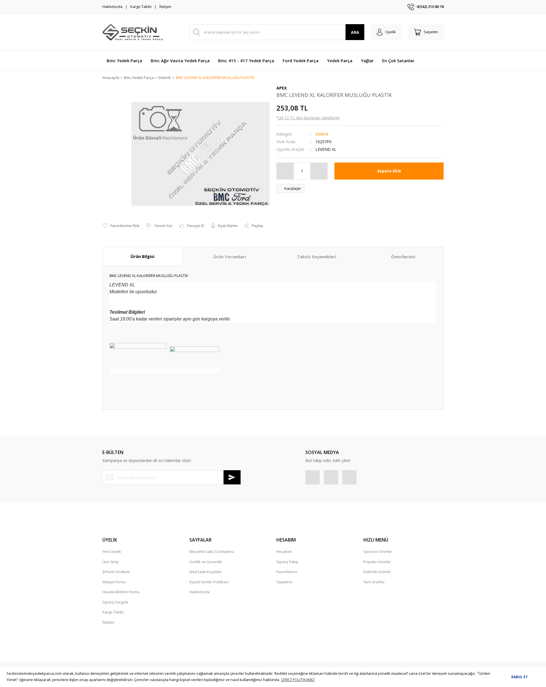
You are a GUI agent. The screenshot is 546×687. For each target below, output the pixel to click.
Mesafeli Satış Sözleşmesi (211, 551)
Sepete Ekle (389, 171)
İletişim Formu (114, 581)
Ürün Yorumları (229, 256)
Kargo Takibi (141, 6)
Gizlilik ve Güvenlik (205, 561)
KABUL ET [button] (519, 676)
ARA (355, 32)
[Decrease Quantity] (285, 171)
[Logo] (132, 32)
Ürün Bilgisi (142, 256)
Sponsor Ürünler (377, 551)
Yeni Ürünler (374, 581)
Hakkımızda (112, 6)
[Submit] (232, 477)
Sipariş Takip (287, 561)
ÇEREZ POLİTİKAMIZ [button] (298, 679)
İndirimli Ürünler (377, 571)
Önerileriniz (403, 256)
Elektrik (321, 134)
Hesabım (284, 551)
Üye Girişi (110, 561)
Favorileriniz (286, 571)
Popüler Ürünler (377, 561)
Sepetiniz (284, 581)
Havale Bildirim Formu (121, 591)
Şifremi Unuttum (116, 571)
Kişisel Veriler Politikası (209, 581)
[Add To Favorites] (121, 226)
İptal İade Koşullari (205, 571)
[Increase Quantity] (318, 171)
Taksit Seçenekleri (316, 256)
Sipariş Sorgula (115, 602)
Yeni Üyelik (111, 551)
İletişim (165, 6)
